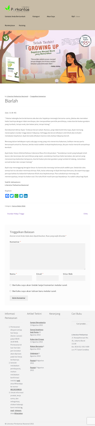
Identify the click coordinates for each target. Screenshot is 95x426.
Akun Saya (51, 16)
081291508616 (16, 389)
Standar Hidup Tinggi (15, 213)
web (18, 380)
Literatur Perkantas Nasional (17, 96)
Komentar (15, 242)
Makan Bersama (36, 346)
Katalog (22, 25)
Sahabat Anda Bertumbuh (15, 16)
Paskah (33, 360)
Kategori (36, 16)
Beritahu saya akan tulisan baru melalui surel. (34, 291)
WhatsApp (18, 413)
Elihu (86, 213)
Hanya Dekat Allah (18, 206)
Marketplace (10, 25)
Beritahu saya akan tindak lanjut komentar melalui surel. (40, 285)
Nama (13, 274)
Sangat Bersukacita (38, 322)
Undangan (34, 353)
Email (39, 274)
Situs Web (68, 274)
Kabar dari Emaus (37, 339)
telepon (18, 410)
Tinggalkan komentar (38, 96)
